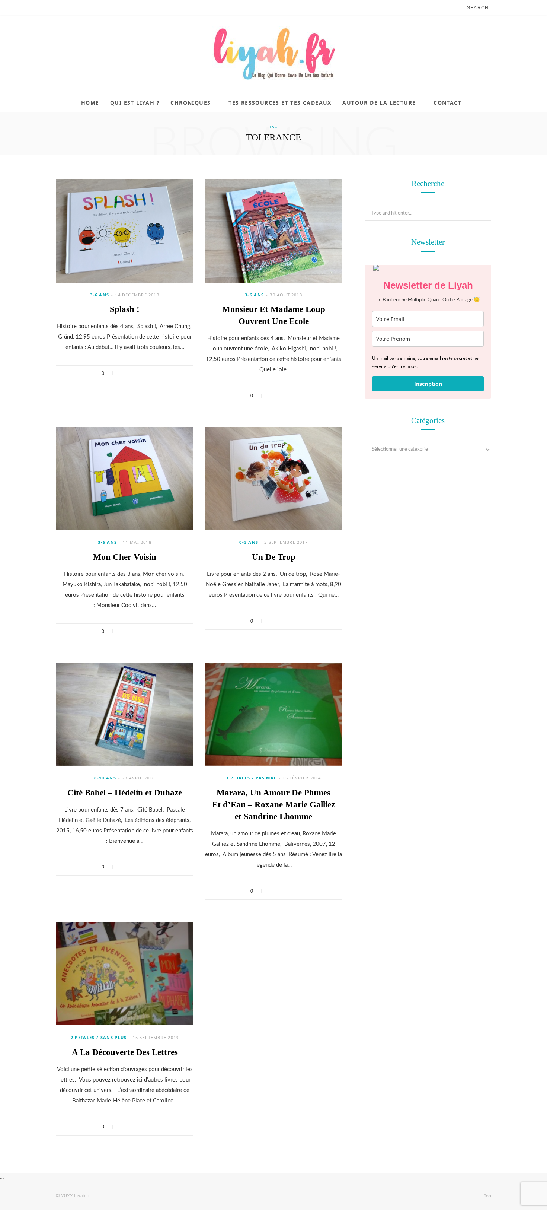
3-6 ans (99, 295)
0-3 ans (248, 542)
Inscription (428, 383)
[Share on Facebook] (123, 373)
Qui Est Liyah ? (135, 102)
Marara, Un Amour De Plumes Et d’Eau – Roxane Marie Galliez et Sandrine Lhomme (273, 804)
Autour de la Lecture (379, 102)
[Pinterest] (142, 373)
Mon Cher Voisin (124, 557)
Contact (447, 102)
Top (487, 1196)
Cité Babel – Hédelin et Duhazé (124, 792)
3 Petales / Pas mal (251, 778)
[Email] (152, 373)
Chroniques (190, 102)
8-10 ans (105, 778)
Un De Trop (273, 557)
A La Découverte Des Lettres (125, 1052)
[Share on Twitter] (133, 373)
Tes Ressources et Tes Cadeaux (280, 102)
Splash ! (125, 309)
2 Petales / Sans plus (99, 1037)
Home (90, 102)
